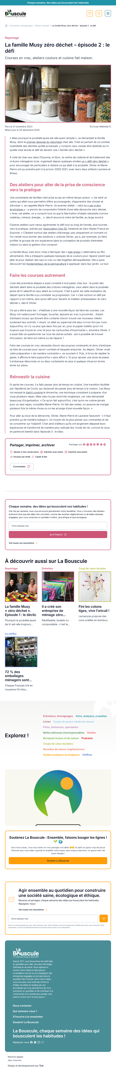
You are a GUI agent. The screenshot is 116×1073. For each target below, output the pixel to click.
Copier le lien (41, 456)
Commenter (19, 466)
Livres (47, 721)
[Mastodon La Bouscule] (94, 444)
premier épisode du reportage (44, 142)
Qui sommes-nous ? (25, 1011)
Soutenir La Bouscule (58, 860)
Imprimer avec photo (53, 452)
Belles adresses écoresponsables (63, 732)
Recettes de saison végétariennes (64, 749)
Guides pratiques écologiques (61, 754)
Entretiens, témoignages (21, 25)
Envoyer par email (22, 456)
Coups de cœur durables (58, 743)
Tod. (41, 1065)
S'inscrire (90, 13)
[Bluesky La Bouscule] (104, 444)
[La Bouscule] (15, 13)
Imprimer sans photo (77, 452)
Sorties (91, 732)
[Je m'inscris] (103, 918)
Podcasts (87, 738)
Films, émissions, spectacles (60, 727)
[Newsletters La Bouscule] (42, 1042)
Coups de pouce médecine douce (73, 721)
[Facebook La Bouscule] (84, 444)
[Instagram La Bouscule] (87, 444)
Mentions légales (15, 1057)
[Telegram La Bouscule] (97, 444)
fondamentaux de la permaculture (46, 263)
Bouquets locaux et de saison (61, 738)
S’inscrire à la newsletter (28, 1016)
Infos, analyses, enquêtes (91, 716)
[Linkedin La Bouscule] (91, 444)
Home (6, 25)
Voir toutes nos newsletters (21, 543)
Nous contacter (22, 1005)
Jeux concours (14, 1060)
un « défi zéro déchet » (95, 161)
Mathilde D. (105, 126)
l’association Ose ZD (55, 228)
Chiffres (87, 754)
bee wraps (74, 251)
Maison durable (42, 25)
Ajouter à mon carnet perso (26, 452)
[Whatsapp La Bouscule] (101, 444)
